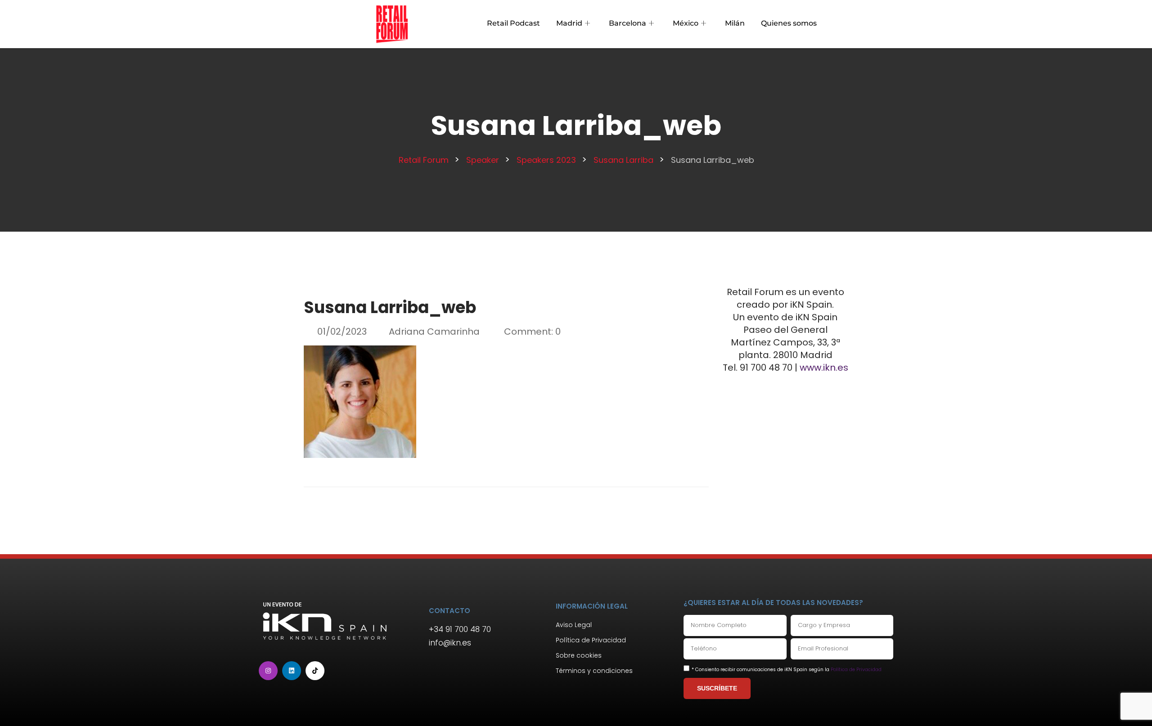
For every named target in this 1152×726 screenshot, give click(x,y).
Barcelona (627, 23)
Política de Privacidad (856, 669)
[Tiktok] (315, 670)
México (685, 23)
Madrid (569, 23)
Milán (735, 23)
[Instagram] (268, 670)
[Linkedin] (291, 670)
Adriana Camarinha (434, 331)
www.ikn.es (824, 367)
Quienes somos (789, 23)
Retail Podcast (513, 23)
